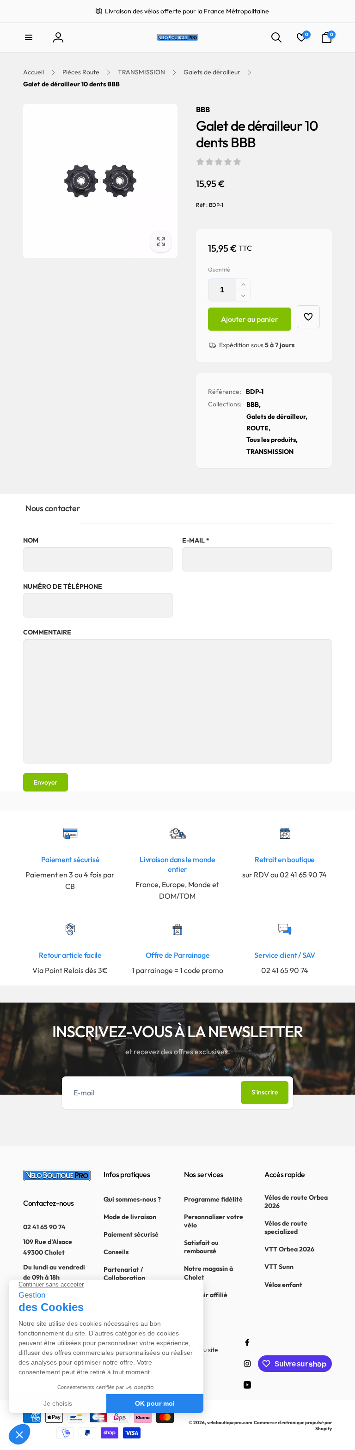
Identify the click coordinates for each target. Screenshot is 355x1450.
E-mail (195, 540)
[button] (28, 37)
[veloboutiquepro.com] (57, 1178)
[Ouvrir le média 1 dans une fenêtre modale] (100, 181)
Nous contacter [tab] (52, 508)
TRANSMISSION (270, 451)
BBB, (253, 404)
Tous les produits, (272, 439)
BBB (203, 109)
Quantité (219, 269)
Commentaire (47, 632)
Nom (30, 540)
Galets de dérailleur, (276, 416)
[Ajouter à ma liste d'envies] (308, 317)
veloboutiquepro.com (229, 1423)
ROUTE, (258, 428)
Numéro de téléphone (62, 586)
